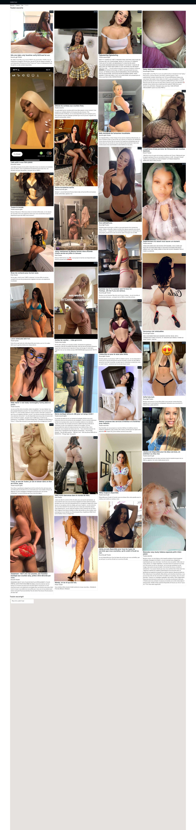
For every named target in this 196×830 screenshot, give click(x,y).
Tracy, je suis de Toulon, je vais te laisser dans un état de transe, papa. (31, 482)
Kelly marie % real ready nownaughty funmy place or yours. (31, 403)
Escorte (12, 5)
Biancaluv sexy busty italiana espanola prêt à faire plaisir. (162, 553)
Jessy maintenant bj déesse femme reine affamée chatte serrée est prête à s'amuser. (74, 252)
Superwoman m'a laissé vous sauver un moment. (161, 241)
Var (22, 5)
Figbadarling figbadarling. (108, 55)
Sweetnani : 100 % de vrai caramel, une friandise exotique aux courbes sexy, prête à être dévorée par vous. (31, 576)
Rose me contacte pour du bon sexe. (25, 273)
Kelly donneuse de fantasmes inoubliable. (114, 133)
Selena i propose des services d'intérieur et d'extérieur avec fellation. (119, 422)
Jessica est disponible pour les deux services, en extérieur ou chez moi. (161, 453)
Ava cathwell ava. (105, 223)
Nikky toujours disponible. (109, 493)
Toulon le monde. (17, 207)
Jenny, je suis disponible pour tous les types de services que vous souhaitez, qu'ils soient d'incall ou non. (119, 551)
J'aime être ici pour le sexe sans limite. (113, 354)
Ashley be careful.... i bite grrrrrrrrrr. (68, 340)
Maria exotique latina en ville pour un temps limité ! (74, 414)
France (18, 5)
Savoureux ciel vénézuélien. (153, 331)
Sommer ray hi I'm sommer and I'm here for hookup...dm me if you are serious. (115, 290)
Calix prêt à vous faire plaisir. (22, 162)
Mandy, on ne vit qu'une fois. (66, 583)
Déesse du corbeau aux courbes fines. (69, 106)
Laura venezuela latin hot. (20, 339)
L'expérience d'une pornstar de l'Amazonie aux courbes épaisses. (164, 150)
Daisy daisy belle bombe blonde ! (155, 69)
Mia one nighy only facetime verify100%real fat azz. (30, 55)
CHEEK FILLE (13, 2)
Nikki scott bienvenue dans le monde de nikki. (72, 495)
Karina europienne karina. (64, 187)
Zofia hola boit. (149, 397)
